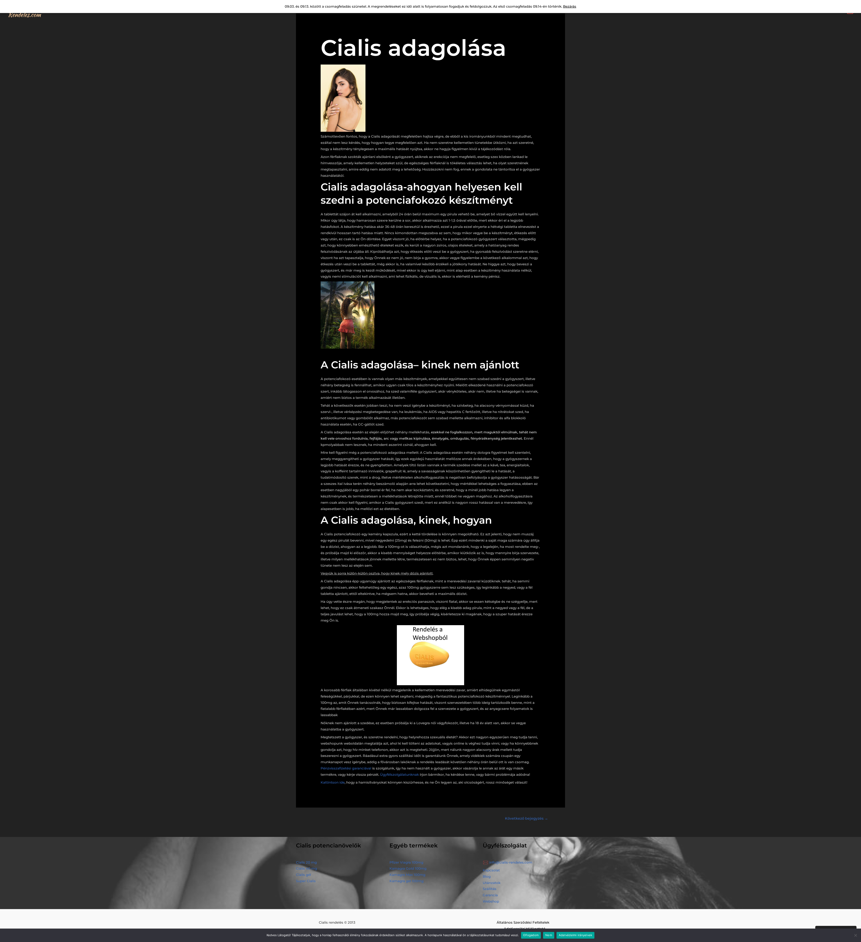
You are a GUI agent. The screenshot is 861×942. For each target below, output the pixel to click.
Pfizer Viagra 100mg (406, 862)
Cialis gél (303, 875)
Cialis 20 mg (306, 862)
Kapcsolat (491, 870)
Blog (487, 876)
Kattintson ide (333, 782)
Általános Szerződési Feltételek (523, 922)
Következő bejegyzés (526, 818)
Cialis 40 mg (306, 868)
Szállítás (489, 889)
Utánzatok (491, 883)
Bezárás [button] (569, 6)
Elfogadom (531, 935)
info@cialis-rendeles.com (510, 862)
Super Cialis (306, 881)
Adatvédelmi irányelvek (575, 935)
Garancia (490, 895)
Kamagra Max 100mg (407, 875)
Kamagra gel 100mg (406, 881)
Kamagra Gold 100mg (407, 868)
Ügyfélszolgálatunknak (399, 774)
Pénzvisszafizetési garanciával (346, 768)
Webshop (491, 901)
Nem (548, 935)
